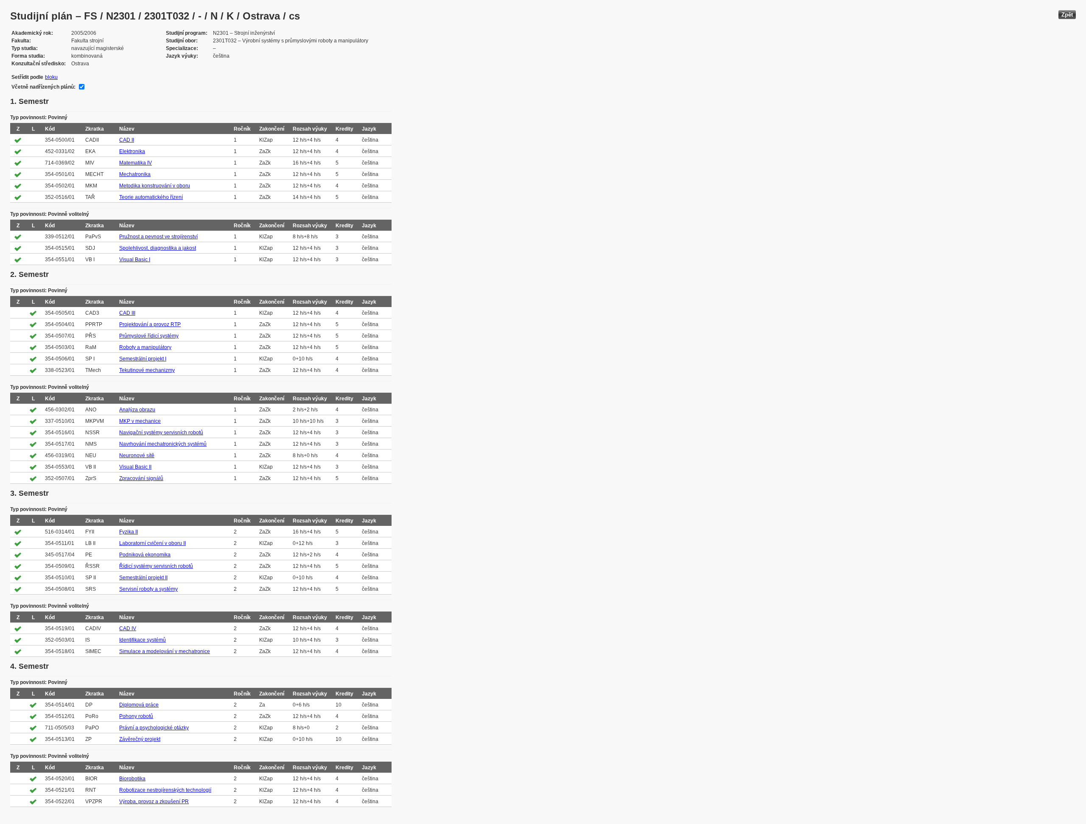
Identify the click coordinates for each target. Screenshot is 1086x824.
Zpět (1067, 14)
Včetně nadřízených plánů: (43, 87)
